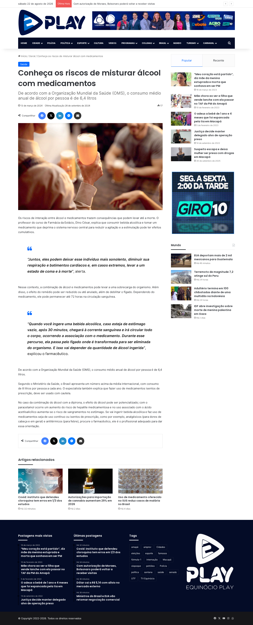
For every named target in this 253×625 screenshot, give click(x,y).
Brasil (162, 43)
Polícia (51, 43)
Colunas (147, 43)
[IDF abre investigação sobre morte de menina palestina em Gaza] (181, 311)
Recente (218, 60)
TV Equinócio (147, 578)
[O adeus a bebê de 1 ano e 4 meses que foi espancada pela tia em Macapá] (181, 119)
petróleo (150, 565)
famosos (162, 553)
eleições (135, 553)
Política (65, 43)
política (135, 572)
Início (23, 56)
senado (173, 572)
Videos (112, 43)
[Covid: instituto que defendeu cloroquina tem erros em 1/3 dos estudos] (40, 481)
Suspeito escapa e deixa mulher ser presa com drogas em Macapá (214, 153)
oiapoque (136, 565)
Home (24, 43)
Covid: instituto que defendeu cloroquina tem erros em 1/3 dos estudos (40, 500)
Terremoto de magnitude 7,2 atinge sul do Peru (213, 274)
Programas (128, 43)
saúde (161, 572)
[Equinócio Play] (52, 22)
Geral (32, 56)
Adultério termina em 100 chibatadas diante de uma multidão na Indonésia (212, 292)
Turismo (191, 43)
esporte (149, 553)
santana (148, 572)
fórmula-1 (136, 559)
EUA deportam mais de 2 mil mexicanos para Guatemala (213, 257)
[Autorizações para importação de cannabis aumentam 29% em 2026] (90, 481)
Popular (187, 60)
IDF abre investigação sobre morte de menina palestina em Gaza (213, 310)
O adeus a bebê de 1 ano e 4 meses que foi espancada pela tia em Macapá (213, 117)
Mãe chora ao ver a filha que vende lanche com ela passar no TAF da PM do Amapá (214, 99)
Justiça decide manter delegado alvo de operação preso (213, 135)
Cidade (36, 43)
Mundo (177, 43)
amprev (147, 547)
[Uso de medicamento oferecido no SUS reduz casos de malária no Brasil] (140, 481)
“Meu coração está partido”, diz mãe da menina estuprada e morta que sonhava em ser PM (214, 80)
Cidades (161, 547)
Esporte (82, 43)
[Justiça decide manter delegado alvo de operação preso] (181, 136)
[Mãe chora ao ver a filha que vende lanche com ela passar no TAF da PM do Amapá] (181, 101)
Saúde (23, 64)
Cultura (98, 43)
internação (152, 559)
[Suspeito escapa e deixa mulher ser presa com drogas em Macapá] (181, 154)
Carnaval (208, 43)
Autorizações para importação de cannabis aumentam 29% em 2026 (90, 500)
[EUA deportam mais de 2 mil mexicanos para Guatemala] (181, 260)
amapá (134, 547)
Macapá (167, 559)
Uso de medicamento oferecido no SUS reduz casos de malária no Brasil (140, 500)
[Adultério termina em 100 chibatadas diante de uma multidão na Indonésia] (181, 293)
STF (133, 578)
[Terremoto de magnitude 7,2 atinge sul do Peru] (181, 277)
